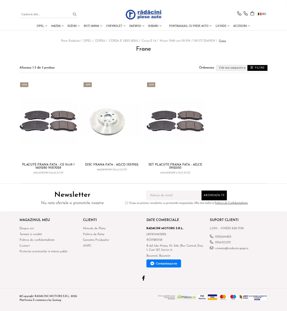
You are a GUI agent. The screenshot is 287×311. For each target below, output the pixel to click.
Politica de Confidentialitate (231, 203)
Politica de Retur (93, 234)
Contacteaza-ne (166, 263)
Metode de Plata (94, 228)
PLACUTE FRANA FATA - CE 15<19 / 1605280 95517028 (48, 166)
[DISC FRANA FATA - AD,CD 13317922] (112, 121)
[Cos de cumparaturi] (252, 13)
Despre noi (27, 228)
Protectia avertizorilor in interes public (44, 251)
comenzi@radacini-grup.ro (231, 248)
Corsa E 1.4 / (150, 40)
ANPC (87, 245)
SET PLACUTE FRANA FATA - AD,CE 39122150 (175, 166)
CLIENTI (90, 220)
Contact (25, 245)
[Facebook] (143, 278)
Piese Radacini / (72, 40)
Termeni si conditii (31, 234)
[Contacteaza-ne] (239, 13)
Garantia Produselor (96, 240)
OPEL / (88, 40)
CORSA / (101, 40)
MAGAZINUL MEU (35, 220)
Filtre (259, 67)
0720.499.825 (222, 236)
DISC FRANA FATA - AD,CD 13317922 (111, 164)
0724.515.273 (222, 242)
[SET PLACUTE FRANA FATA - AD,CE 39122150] (175, 121)
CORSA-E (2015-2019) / (125, 40)
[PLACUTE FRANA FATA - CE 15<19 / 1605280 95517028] (48, 121)
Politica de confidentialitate (37, 240)
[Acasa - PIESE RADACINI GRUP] (143, 15)
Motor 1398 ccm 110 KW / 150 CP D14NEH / (189, 40)
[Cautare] (74, 15)
